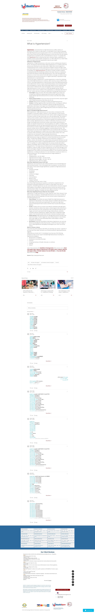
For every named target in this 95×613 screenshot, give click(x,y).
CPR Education (36, 33)
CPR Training (44, 33)
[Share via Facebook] (27, 268)
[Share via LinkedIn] (33, 268)
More (49, 33)
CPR (28, 262)
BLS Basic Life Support (35, 262)
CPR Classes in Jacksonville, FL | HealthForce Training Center (47, 291)
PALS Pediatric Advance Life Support (34, 264)
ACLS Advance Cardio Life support (47, 262)
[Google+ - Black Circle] (73, 577)
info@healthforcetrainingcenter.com (64, 594)
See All (72, 277)
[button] (26, 30)
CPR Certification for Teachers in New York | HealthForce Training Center (29, 291)
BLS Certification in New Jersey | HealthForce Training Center (64, 291)
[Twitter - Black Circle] (73, 574)
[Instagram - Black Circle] (73, 585)
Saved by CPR (29, 33)
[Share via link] (35, 268)
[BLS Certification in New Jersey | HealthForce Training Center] (65, 284)
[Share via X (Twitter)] (30, 268)
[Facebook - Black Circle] (73, 571)
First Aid (57, 262)
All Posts (23, 33)
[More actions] (67, 40)
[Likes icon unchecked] (30, 330)
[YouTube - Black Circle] (73, 579)
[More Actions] (67, 314)
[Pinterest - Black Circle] (73, 582)
